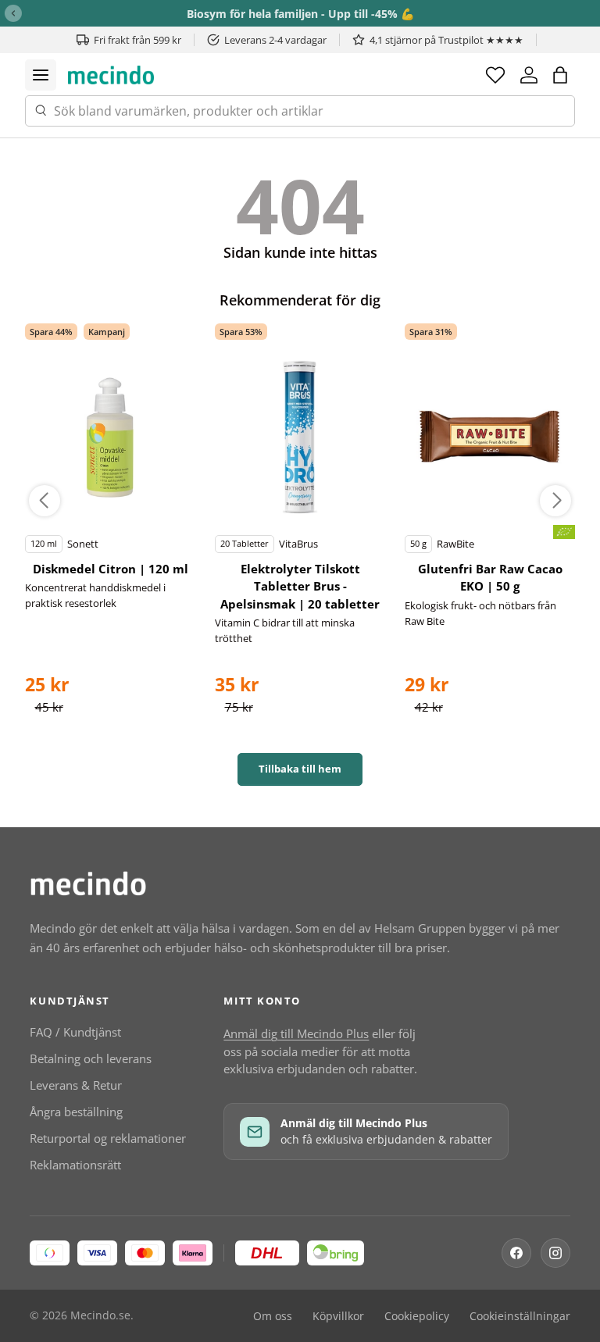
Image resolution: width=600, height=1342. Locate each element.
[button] (560, 75)
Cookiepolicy (416, 1316)
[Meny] (40, 75)
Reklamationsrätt (75, 1165)
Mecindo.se (100, 1315)
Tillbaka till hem (300, 769)
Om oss (272, 1316)
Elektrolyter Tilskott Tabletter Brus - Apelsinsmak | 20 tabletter (300, 586)
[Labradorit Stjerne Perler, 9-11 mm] (110, 437)
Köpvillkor (338, 1316)
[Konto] (529, 75)
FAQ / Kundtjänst (75, 1032)
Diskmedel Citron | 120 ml (110, 568)
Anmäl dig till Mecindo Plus (296, 1033)
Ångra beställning (76, 1112)
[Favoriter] (495, 75)
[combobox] (300, 111)
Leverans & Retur (76, 1085)
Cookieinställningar (520, 1316)
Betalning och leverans (91, 1058)
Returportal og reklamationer (108, 1138)
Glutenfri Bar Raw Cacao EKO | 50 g (490, 577)
